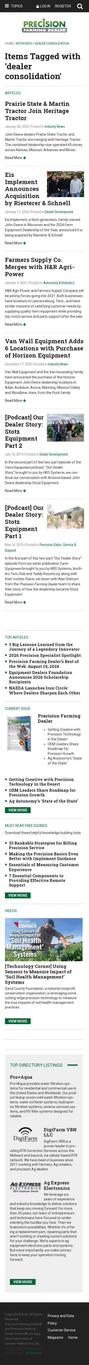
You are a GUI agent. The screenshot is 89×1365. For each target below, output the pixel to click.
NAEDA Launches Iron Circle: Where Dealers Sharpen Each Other (44, 690)
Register (63, 6)
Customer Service (62, 1330)
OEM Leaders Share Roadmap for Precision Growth (42, 792)
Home (9, 43)
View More (17, 810)
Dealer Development (59, 212)
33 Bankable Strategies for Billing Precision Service (43, 845)
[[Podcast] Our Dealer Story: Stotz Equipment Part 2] (65, 427)
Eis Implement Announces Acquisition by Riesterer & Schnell (37, 189)
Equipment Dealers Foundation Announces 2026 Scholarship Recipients (40, 677)
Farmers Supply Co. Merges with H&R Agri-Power (39, 267)
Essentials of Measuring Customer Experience (44, 867)
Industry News (55, 127)
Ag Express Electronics (57, 1185)
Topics (17, 6)
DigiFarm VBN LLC (60, 1132)
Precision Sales (51, 545)
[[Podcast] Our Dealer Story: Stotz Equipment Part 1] (65, 516)
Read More (13, 158)
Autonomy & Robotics (58, 283)
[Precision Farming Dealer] (19, 733)
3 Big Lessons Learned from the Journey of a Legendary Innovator (44, 647)
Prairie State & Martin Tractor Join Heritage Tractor (37, 111)
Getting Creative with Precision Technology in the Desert (41, 782)
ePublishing (34, 1353)
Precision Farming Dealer (59, 718)
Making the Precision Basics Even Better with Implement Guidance (43, 856)
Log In (45, 6)
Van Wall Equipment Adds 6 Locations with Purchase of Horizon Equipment (44, 348)
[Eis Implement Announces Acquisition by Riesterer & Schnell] (65, 184)
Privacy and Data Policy (61, 1317)
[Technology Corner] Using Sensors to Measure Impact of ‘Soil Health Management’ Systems (38, 974)
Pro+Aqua (21, 1077)
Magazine (55, 1337)
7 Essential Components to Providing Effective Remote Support (37, 880)
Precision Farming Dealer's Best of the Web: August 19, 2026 (44, 664)
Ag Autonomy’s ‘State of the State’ (43, 801)
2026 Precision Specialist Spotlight (45, 655)
